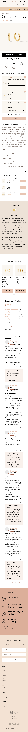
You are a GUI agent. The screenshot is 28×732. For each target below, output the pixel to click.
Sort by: (8, 330)
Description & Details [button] (10, 124)
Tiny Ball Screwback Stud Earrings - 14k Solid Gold (16, 103)
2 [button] (12, 582)
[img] (13, 341)
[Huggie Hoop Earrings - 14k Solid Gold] (25, 77)
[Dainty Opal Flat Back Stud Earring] (25, 91)
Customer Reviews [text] (13, 301)
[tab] (13, 294)
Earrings (7, 13)
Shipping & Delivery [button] (9, 171)
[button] (24, 9)
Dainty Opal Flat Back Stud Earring (16, 92)
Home (3, 13)
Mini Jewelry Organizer (11, 2)
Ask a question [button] (14, 327)
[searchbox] (14, 323)
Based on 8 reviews (10, 306)
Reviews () (8, 337)
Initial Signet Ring (10, 192)
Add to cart (14, 54)
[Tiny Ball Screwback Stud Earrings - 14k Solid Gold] (25, 102)
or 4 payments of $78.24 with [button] (11, 59)
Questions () (16, 337)
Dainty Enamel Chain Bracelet (11, 186)
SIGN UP (14, 659)
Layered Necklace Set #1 (12, 179)
